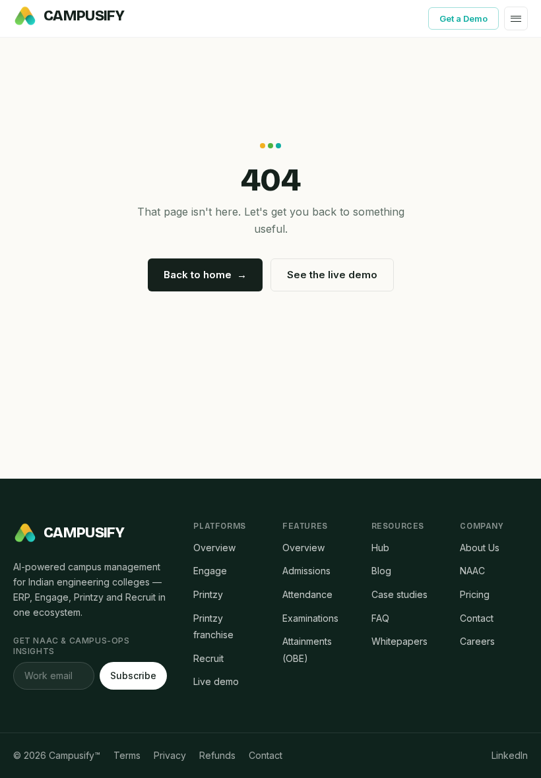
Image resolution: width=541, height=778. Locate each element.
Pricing (475, 594)
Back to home (205, 274)
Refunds (217, 755)
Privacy (170, 755)
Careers (477, 641)
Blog (381, 570)
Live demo (216, 681)
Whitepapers (399, 641)
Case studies (399, 594)
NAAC (472, 570)
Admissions (306, 570)
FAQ (380, 618)
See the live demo (332, 274)
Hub (380, 547)
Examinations (310, 618)
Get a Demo (463, 18)
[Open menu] (516, 18)
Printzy (208, 594)
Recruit (208, 658)
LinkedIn (510, 755)
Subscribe (133, 675)
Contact (476, 618)
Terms (127, 755)
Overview (214, 547)
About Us (479, 547)
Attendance (307, 594)
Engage (210, 570)
